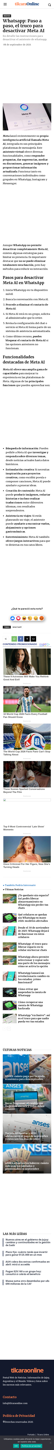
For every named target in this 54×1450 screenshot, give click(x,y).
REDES (7, 16)
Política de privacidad (31, 1446)
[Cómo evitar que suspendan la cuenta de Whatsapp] (10, 992)
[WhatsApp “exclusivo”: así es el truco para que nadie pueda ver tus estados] (10, 1018)
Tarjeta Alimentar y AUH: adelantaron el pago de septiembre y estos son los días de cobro (26, 1136)
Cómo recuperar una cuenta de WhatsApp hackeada (30, 1005)
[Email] (33, 639)
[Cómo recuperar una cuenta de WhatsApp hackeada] (10, 1005)
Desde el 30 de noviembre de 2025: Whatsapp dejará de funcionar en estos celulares (33, 932)
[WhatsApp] (14, 639)
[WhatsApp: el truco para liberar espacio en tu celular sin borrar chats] (10, 947)
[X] (27, 639)
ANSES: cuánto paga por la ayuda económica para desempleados (25, 1078)
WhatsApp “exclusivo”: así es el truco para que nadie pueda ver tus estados (34, 1018)
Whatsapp (17, 627)
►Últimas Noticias (13, 889)
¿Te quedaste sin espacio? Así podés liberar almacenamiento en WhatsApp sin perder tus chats (33, 901)
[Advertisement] (27, 75)
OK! (16, 1446)
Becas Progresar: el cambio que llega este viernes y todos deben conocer (24, 1106)
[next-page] (9, 1028)
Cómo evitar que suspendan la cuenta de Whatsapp (32, 992)
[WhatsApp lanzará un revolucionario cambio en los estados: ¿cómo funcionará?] (10, 976)
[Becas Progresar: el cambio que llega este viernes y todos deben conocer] (27, 1099)
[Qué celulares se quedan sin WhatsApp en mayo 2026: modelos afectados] (10, 918)
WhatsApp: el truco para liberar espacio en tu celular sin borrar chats (32, 947)
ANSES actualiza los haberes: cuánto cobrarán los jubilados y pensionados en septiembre (27, 1166)
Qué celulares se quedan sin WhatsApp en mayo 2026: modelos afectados (33, 917)
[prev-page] (4, 1028)
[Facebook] (20, 639)
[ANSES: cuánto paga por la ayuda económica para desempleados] (27, 1069)
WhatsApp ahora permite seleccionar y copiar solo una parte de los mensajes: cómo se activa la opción (34, 961)
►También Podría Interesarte (19, 885)
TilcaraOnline (27, 1370)
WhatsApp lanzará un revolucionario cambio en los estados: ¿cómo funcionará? (34, 978)
